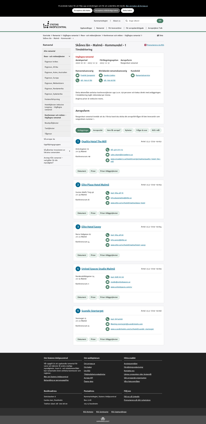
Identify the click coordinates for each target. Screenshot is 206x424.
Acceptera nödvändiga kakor (106, 10)
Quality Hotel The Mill (94, 141)
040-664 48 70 (117, 193)
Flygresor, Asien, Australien (56, 72)
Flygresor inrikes (51, 62)
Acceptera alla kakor (82, 10)
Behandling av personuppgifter (56, 380)
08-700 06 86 (109, 80)
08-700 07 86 (86, 80)
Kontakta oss (129, 371)
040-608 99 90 (117, 277)
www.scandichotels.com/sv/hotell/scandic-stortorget (132, 329)
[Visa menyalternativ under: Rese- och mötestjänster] (70, 55)
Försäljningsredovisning (133, 367)
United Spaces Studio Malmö (98, 268)
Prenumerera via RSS (155, 45)
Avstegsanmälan (130, 364)
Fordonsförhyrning (52, 99)
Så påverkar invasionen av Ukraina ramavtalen (54, 151)
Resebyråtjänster (52, 123)
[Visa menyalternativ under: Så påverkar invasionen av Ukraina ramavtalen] (70, 151)
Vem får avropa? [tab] (113, 130)
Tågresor (48, 134)
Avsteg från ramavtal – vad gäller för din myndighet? (53, 160)
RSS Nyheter (88, 412)
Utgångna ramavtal (70, 35)
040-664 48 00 (117, 235)
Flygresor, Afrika (51, 67)
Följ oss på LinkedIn (131, 397)
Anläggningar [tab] (83, 130)
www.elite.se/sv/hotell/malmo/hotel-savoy (128, 245)
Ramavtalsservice (143, 75)
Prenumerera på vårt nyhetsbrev (137, 400)
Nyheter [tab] (128, 130)
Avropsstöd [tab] (97, 130)
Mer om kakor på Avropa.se (137, 6)
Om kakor (88, 367)
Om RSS (87, 371)
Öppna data (88, 381)
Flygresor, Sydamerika (53, 94)
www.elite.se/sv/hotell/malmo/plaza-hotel (128, 203)
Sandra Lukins (109, 75)
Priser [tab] (93, 171)
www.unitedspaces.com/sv (121, 287)
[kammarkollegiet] (103, 419)
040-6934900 (117, 319)
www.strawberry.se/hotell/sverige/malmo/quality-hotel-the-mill (136, 160)
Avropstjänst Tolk (155, 28)
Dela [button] (161, 35)
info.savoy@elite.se (119, 240)
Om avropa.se (89, 364)
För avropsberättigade (135, 28)
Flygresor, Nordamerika (54, 89)
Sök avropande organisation (135, 378)
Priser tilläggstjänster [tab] (109, 171)
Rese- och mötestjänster (91, 35)
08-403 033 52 (117, 150)
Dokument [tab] (82, 171)
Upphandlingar (86, 28)
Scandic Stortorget (92, 310)
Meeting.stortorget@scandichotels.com (127, 324)
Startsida (46, 35)
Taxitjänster (50, 128)
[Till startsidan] (55, 24)
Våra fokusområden (132, 381)
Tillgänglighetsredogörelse (94, 374)
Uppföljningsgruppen (52, 145)
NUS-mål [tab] (156, 130)
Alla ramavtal (49, 51)
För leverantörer (115, 28)
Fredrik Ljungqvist (88, 75)
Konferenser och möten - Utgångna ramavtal (122, 35)
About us (116, 21)
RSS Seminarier (102, 412)
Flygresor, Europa (52, 78)
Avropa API (88, 378)
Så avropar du (49, 139)
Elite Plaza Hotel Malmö (95, 184)
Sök (160, 21)
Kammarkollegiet (101, 21)
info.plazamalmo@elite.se (121, 198)
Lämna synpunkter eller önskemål (137, 374)
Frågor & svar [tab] (141, 130)
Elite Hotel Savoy (91, 226)
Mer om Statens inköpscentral (56, 377)
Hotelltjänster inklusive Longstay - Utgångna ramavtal (54, 107)
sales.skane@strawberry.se (122, 155)
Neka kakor (127, 10)
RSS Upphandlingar (119, 412)
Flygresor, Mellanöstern (54, 83)
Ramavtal (100, 28)
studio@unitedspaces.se (120, 282)
